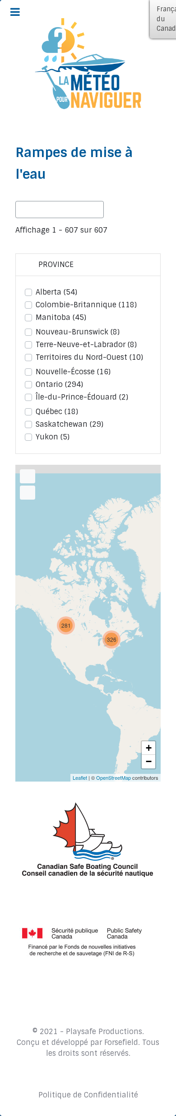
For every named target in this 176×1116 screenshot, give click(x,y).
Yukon (52, 437)
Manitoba (61, 317)
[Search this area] (27, 476)
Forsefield (121, 1042)
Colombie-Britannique (86, 305)
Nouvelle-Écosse (73, 372)
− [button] (149, 761)
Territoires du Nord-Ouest (89, 357)
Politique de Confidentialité (88, 1095)
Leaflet (80, 777)
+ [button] (149, 748)
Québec (57, 411)
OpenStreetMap (113, 777)
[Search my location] (27, 493)
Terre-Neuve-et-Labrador (86, 344)
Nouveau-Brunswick (78, 332)
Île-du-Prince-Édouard (82, 397)
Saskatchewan (69, 424)
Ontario (59, 384)
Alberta (56, 292)
